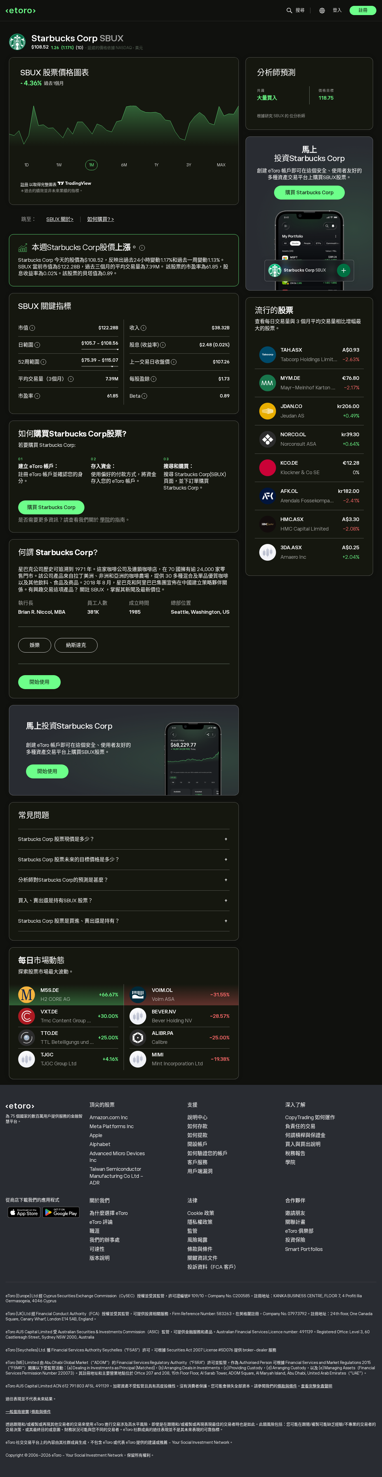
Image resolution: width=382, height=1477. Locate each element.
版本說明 (99, 1258)
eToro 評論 (101, 1222)
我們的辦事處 (104, 1240)
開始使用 (39, 682)
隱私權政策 (200, 1222)
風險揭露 (197, 1240)
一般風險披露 (17, 1411)
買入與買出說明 (302, 1144)
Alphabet (99, 1144)
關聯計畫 (295, 1222)
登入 (337, 10)
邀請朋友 (295, 1213)
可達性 (97, 1249)
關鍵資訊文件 (202, 1258)
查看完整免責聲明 (316, 1386)
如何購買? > (100, 219)
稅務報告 (295, 1153)
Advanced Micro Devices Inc (117, 1157)
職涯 (94, 1231)
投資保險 (295, 1240)
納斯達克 (76, 645)
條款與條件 (200, 1249)
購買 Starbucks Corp (309, 192)
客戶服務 (197, 1162)
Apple (95, 1135)
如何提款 (197, 1135)
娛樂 (35, 645)
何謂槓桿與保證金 (305, 1135)
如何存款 (197, 1126)
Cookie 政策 (200, 1213)
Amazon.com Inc (108, 1117)
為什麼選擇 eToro (108, 1213)
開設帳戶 (197, 1144)
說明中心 (197, 1117)
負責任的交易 (300, 1126)
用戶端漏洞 (200, 1171)
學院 (105, 520)
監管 (192, 1231)
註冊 (363, 10)
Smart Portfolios (304, 1249)
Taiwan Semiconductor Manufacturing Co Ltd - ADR (116, 1176)
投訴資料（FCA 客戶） (213, 1267)
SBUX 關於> (60, 219)
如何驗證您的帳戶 (207, 1153)
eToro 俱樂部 (299, 1231)
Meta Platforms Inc (111, 1126)
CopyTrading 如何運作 (310, 1117)
